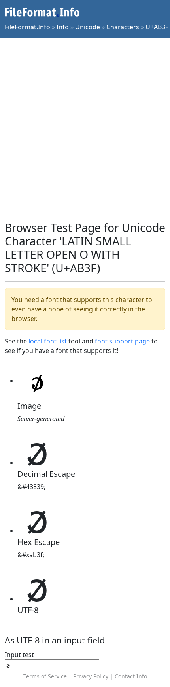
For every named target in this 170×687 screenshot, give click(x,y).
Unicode (87, 27)
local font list (47, 341)
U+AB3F (156, 27)
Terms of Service (45, 676)
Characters (122, 27)
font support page (122, 341)
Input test (19, 654)
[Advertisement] (85, 129)
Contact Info (131, 676)
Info (63, 27)
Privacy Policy (90, 676)
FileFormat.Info (27, 27)
